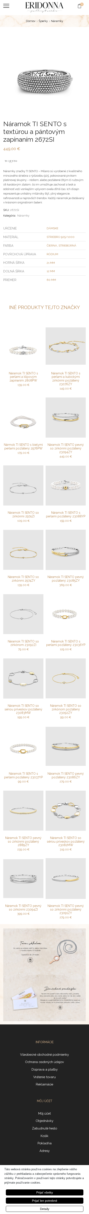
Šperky (43, 21)
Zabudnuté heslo (44, 1128)
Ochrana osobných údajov (44, 1062)
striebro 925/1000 (61, 237)
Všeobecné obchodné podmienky (44, 1054)
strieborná (67, 245)
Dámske (52, 228)
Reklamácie (44, 1084)
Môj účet (44, 1113)
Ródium (52, 254)
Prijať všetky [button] (44, 1192)
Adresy (45, 1151)
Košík (44, 1136)
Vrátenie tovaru (44, 1077)
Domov (30, 21)
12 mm (51, 271)
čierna (52, 245)
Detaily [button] (44, 1209)
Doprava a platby (45, 1069)
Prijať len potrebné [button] (44, 1200)
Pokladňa (45, 1143)
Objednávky (44, 1121)
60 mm (51, 279)
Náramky (57, 21)
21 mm (51, 262)
